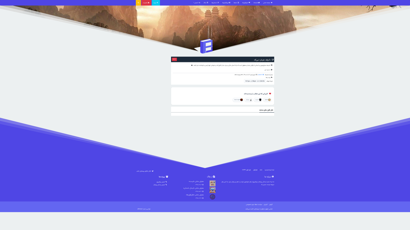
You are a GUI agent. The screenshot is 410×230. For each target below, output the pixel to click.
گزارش (271, 204)
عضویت (145, 3)
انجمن (196, 3)
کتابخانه (255, 3)
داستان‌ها (214, 3)
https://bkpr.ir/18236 (255, 81)
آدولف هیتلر (265, 60)
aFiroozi (140, 209)
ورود (154, 3)
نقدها (235, 3)
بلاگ (205, 3)
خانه (261, 170)
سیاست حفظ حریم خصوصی (254, 204)
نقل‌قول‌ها (245, 3)
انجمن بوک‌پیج (161, 182)
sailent (260, 75)
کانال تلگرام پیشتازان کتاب (144, 171)
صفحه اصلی (267, 3)
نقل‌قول (255, 170)
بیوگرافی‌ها (225, 3)
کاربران (265, 204)
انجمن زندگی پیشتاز (159, 185)
